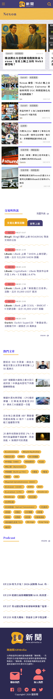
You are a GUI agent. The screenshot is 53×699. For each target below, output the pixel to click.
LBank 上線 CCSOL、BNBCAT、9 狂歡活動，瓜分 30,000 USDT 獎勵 (26, 307)
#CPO (30, 487)
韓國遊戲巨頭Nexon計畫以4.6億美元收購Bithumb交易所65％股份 (35, 179)
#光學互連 (9, 502)
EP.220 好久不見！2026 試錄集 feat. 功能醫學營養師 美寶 (26, 584)
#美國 (7, 512)
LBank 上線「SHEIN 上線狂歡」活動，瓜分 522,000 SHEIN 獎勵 (26, 255)
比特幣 (23, 126)
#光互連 (32, 497)
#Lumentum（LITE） (14, 492)
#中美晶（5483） (12, 462)
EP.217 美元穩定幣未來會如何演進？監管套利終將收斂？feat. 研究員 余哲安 (26, 606)
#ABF (21, 457)
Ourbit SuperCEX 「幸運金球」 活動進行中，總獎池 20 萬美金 (26, 324)
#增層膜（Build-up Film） (16, 472)
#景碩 (17, 517)
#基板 (7, 517)
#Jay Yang (43, 522)
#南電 (39, 512)
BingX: (8, 236)
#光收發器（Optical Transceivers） (20, 507)
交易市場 (24, 150)
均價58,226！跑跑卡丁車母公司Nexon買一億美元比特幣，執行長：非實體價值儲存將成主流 (35, 135)
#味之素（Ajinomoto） (15, 467)
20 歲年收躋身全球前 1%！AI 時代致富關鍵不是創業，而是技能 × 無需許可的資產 (18, 437)
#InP (40, 487)
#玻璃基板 (39, 517)
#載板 (44, 472)
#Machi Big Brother (31, 452)
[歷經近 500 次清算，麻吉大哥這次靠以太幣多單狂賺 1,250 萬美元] (43, 368)
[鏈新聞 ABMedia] (26, 4)
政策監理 (35, 170)
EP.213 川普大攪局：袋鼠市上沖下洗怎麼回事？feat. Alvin (26, 617)
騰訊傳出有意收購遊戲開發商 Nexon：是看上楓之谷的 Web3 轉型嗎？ (24, 61)
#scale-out (42, 492)
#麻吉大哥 (9, 457)
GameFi (9, 53)
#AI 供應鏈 (33, 457)
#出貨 (41, 462)
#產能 (34, 472)
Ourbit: (9, 322)
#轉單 (7, 477)
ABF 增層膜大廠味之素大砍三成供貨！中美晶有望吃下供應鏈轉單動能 (18, 383)
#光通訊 (44, 507)
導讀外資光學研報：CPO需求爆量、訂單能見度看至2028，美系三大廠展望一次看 (18, 401)
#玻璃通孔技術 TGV (13, 522)
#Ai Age (30, 522)
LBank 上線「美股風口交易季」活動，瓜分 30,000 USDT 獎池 (26, 290)
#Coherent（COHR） (14, 487)
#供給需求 (29, 462)
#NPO (30, 492)
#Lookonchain (11, 452)
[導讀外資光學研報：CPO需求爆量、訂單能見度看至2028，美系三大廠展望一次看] (43, 404)
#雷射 (17, 512)
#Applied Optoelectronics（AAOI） (20, 482)
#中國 (21, 497)
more (43, 335)
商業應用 (19, 53)
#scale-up (9, 497)
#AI (16, 477)
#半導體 (28, 512)
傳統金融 (35, 150)
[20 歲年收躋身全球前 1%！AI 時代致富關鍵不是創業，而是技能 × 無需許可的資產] (43, 440)
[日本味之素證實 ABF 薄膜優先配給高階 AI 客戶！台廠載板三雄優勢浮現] (43, 422)
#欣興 (27, 517)
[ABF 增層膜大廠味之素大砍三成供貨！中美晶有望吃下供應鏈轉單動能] (43, 386)
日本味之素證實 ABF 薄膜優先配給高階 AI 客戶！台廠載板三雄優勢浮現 (18, 419)
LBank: (9, 253)
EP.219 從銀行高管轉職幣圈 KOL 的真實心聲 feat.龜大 (26, 595)
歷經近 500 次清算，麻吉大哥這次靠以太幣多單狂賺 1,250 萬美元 (18, 365)
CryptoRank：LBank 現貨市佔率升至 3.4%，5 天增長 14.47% (26, 272)
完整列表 (41, 213)
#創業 (7, 527)
